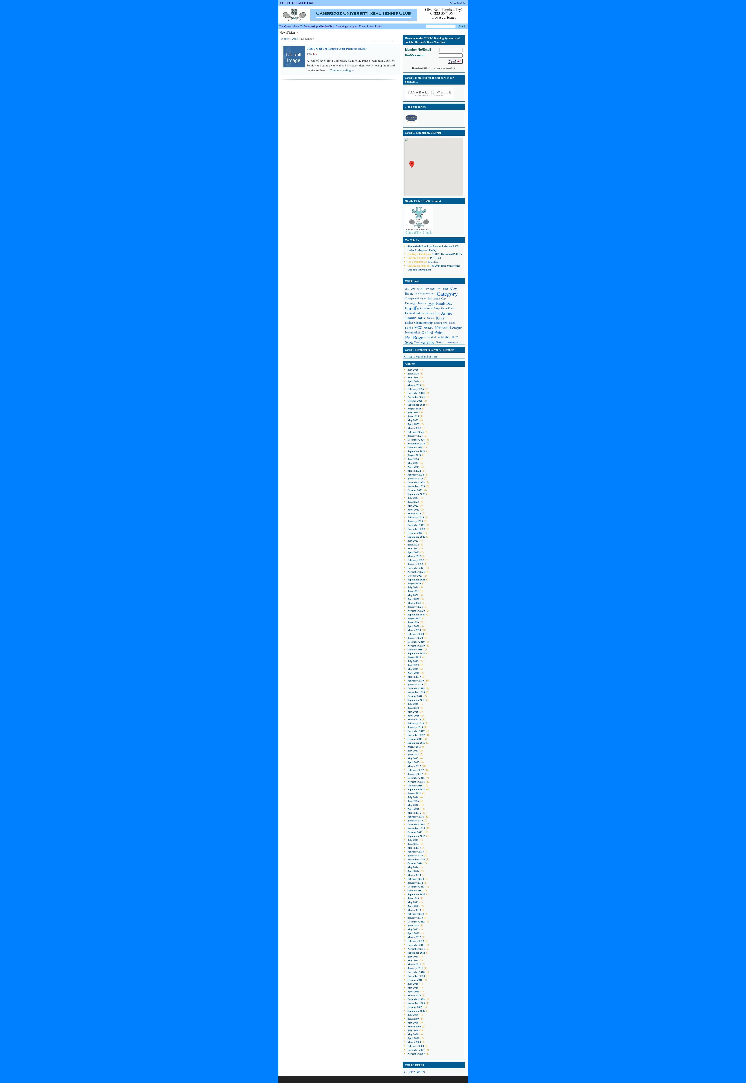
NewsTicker (288, 32)
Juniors (430, 317)
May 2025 (413, 420)
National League (448, 327)
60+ (433, 288)
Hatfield (410, 313)
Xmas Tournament (447, 342)
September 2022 (416, 536)
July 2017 (413, 750)
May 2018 (413, 711)
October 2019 (415, 649)
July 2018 (413, 704)
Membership (311, 26)
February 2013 (416, 913)
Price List (435, 258)
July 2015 (413, 840)
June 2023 (413, 502)
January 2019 (415, 684)
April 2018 (413, 715)
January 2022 (415, 564)
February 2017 (416, 770)
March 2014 (414, 875)
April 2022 (413, 552)
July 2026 (413, 369)
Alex (453, 288)
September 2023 (416, 494)
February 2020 (416, 634)
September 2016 (416, 789)
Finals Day (444, 303)
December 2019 (416, 641)
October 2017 (415, 739)
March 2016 (414, 812)
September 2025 (416, 404)
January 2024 (415, 478)
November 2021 (416, 571)
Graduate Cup (430, 308)
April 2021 (413, 599)
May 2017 (413, 758)
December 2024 (416, 439)
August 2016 (414, 793)
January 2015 (415, 855)
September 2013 (416, 894)
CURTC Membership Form (421, 357)
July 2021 (413, 587)
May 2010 (413, 987)
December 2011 (416, 945)
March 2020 (414, 630)
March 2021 (414, 603)
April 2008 (413, 1038)
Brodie (409, 293)
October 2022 (415, 533)
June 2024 (413, 459)
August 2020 (414, 618)
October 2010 (415, 980)
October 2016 (415, 785)
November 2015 (416, 828)
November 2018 (416, 692)
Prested (431, 337)
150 (445, 288)
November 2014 (416, 859)
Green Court (447, 308)
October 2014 (415, 863)
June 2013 (413, 898)
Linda (452, 322)
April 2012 (413, 933)
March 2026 (414, 385)
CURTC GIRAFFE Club (297, 3)
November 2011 (416, 948)
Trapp (416, 342)
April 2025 (413, 424)
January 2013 (415, 917)
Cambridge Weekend (425, 293)
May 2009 (413, 1022)
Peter (439, 332)
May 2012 (413, 929)
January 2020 (415, 638)
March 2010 (414, 995)
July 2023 (413, 498)
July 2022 (413, 540)
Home (285, 38)
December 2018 (416, 688)
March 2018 (414, 719)
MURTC (428, 327)
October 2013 (415, 890)
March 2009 (414, 1026)
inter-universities (428, 313)
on (417, 246)
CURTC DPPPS (414, 1072)
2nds (407, 288)
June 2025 (413, 416)
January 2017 (415, 774)
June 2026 (413, 373)
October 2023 (415, 490)
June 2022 (413, 544)
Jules (421, 317)
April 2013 (413, 906)
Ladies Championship (419, 322)
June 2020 (413, 622)
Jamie (446, 313)
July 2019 (413, 661)
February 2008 (416, 1046)
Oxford (427, 332)
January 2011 (415, 968)
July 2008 (413, 1030)
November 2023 (416, 486)
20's (413, 288)
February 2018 (416, 723)
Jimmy (410, 317)
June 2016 (413, 801)
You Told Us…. (414, 240)
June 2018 (413, 707)
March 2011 (414, 964)
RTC (315, 53)
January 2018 (415, 727)
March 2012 (414, 937)
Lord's (409, 328)
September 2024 (416, 451)
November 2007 (416, 1053)
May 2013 (413, 902)
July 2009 (413, 1015)
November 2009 (416, 1003)
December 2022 (416, 525)
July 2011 (413, 956)
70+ (439, 288)
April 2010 (413, 991)
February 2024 (416, 474)
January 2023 (415, 521)
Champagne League (415, 298)
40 (422, 288)
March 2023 (414, 513)
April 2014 (413, 871)
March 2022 (414, 556)
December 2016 (416, 777)
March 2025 (414, 428)
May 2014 (413, 867)
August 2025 (414, 408)
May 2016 (413, 805)
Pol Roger (415, 337)
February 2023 (416, 517)
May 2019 (413, 669)
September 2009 (416, 1011)
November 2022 (416, 529)
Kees (440, 317)
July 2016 (413, 797)
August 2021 (414, 583)
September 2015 (416, 836)
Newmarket (412, 332)
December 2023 (416, 482)
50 (427, 288)
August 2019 (414, 657)
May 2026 (413, 377)
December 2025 (416, 393)
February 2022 (416, 560)
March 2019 (414, 676)
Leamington (440, 323)
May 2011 (413, 960)
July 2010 (413, 983)
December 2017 (416, 731)
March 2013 (414, 910)
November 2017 (416, 735)
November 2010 (416, 976)
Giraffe (412, 308)
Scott (409, 342)
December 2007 (416, 1050)
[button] (411, 164)
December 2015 (416, 824)
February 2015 (416, 851)
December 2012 (416, 921)
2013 (295, 38)
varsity (427, 342)
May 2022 (413, 548)
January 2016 (415, 820)
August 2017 (414, 746)
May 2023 (413, 505)
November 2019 (416, 645)
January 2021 (415, 606)
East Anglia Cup (437, 298)
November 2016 (416, 781)
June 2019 (413, 665)
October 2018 (415, 696)
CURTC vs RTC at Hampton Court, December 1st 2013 (337, 48)
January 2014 (415, 882)
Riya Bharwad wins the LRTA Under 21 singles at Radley (434, 248)
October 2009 (415, 1007)
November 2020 (416, 610)
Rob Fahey (444, 337)
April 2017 (413, 762)
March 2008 (414, 1042)
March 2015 (414, 847)
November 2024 (416, 443)
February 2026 (416, 389)
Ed (431, 303)
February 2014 (416, 879)
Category (447, 293)
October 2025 (415, 400)
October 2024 (415, 447)
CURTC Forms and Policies (447, 254)
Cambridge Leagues (346, 26)
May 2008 (413, 1034)
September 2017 (416, 742)
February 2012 (416, 941)
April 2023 (413, 509)
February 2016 (416, 816)
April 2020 (413, 626)
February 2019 (416, 680)
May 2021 (413, 595)
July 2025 (413, 412)
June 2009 (413, 1018)
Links (378, 26)
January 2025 (415, 435)
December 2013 (416, 886)
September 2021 (416, 579)
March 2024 (414, 470)
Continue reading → (342, 70)
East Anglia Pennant (416, 303)
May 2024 (413, 463)
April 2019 (413, 673)
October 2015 (415, 832)
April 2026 (413, 381)
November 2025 (416, 397)
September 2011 (416, 952)
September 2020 (416, 614)
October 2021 (415, 575)
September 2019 (416, 653)
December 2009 (416, 999)
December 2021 (416, 568)
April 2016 (413, 809)
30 (418, 289)
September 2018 (416, 700)
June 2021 (413, 591)
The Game (285, 26)
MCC (418, 327)
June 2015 (413, 844)
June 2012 (413, 925)
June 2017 (413, 754)
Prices (370, 26)
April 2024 (413, 467)
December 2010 (416, 972)
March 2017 (414, 766)
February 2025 (416, 432)
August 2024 (414, 455)
